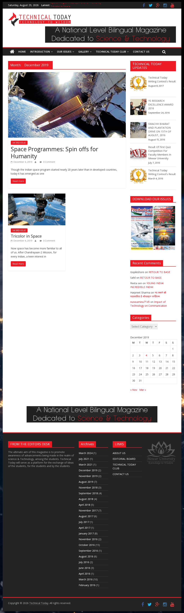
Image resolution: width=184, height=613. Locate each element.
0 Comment (49, 161)
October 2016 (87, 545)
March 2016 (86, 579)
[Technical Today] (39, 14)
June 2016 (84, 568)
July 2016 (84, 562)
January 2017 (86, 533)
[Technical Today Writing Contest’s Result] (138, 85)
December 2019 (88, 470)
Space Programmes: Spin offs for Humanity (76, 5)
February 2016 (87, 585)
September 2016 (88, 550)
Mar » (142, 389)
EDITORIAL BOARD (124, 459)
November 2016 (88, 539)
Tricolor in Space (26, 236)
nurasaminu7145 (140, 302)
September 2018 (88, 493)
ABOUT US (119, 453)
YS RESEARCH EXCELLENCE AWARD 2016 (160, 104)
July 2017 (84, 522)
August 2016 (86, 556)
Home (22, 51)
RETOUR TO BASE (159, 272)
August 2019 (86, 481)
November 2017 (88, 510)
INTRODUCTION (40, 51)
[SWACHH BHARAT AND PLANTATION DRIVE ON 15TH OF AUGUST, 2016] (138, 131)
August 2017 (86, 516)
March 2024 (86, 453)
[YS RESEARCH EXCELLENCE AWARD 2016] (138, 108)
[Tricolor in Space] (36, 196)
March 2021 (86, 464)
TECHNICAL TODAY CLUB (111, 51)
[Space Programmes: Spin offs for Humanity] (67, 74)
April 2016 (84, 573)
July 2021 (84, 459)
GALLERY (83, 51)
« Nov (133, 389)
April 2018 (84, 504)
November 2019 (88, 476)
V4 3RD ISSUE (19, 142)
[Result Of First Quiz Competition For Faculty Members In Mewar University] (138, 155)
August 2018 (86, 499)
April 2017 (84, 527)
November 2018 (88, 487)
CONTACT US (141, 51)
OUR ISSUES (64, 51)
